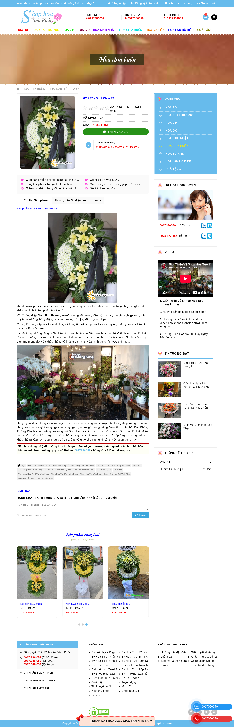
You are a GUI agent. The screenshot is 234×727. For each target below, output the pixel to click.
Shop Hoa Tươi (103, 465)
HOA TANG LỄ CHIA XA (64, 89)
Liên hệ (96, 695)
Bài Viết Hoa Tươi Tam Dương (141, 665)
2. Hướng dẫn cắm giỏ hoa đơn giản (183, 311)
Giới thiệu (97, 682)
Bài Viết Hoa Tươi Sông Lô (108, 669)
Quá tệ (61, 497)
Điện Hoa (118, 470)
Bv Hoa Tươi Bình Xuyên (138, 656)
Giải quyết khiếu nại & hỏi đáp (210, 652)
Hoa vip (68, 30)
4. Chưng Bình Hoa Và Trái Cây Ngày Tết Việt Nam (184, 336)
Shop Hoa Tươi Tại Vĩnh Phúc (64, 474)
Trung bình (78, 497)
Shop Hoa (137, 465)
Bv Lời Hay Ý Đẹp (103, 652)
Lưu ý (164, 665)
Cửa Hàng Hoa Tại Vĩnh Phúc (117, 474)
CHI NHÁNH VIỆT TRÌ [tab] (36, 688)
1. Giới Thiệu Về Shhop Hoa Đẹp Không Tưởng (182, 302)
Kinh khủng (45, 497)
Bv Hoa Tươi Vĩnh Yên (136, 652)
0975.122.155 (168, 235)
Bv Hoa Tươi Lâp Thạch (137, 669)
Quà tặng (204, 30)
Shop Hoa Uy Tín (63, 470)
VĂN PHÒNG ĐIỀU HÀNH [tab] (38, 644)
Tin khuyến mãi (101, 686)
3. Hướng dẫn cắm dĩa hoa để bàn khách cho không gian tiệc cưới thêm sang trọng (183, 323)
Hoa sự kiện (155, 30)
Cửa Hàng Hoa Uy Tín (43, 470)
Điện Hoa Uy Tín (104, 470)
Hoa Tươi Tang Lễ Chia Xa (39, 465)
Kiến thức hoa (100, 690)
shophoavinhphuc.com (156, 723)
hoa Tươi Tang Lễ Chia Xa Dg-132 (68, 465)
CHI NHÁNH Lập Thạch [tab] (38, 672)
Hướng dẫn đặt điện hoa (176, 652)
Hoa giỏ (84, 30)
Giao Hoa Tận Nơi (26, 478)
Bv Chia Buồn (100, 665)
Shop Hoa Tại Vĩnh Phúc (91, 474)
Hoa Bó (22, 30)
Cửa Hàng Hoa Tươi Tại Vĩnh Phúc (33, 474)
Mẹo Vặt (127, 686)
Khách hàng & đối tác (204, 656)
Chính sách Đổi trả (203, 660)
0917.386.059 (32, 657)
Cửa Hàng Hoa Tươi (121, 465)
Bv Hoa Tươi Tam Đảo (136, 660)
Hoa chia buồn (130, 30)
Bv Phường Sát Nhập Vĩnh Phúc (142, 673)
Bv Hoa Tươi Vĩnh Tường (108, 660)
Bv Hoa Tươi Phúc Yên (106, 656)
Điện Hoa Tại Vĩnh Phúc (83, 470)
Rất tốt (95, 497)
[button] (79, 624)
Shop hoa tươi (131, 690)
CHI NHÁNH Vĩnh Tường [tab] (39, 680)
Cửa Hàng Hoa (24, 470)
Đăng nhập (118, 3)
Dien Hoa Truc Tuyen (105, 678)
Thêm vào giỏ (117, 131)
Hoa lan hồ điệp (181, 30)
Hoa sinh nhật (104, 30)
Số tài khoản (208, 3)
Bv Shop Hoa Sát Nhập (106, 673)
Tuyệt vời (110, 497)
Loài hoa (166, 656)
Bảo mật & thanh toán (174, 660)
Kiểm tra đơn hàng (180, 3)
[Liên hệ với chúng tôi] (203, 225)
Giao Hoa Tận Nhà (44, 478)
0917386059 (96, 18)
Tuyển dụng (129, 682)
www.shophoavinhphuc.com (35, 3)
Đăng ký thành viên (147, 3)
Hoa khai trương (45, 30)
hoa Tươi (90, 465)
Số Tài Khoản (130, 678)
